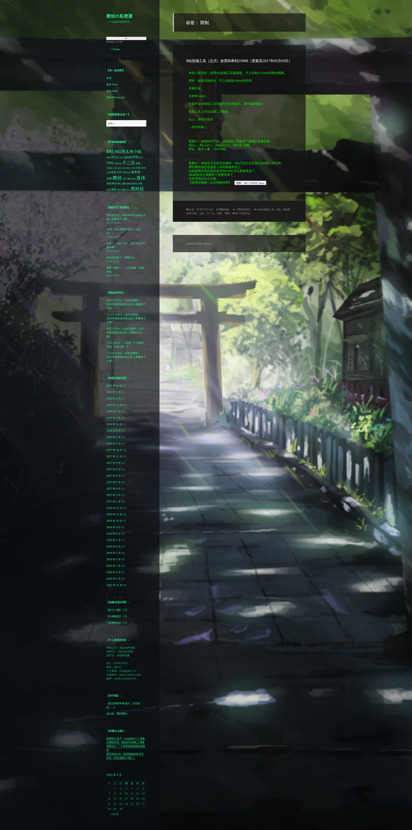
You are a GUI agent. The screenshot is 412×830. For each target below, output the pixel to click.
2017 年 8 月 (113, 469)
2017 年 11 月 (114, 456)
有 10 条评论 (242, 213)
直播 (108, 183)
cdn (108, 157)
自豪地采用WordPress (199, 243)
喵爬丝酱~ (224, 209)
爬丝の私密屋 (119, 16)
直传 (140, 178)
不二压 (128, 162)
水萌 (109, 178)
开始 (133, 168)
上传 (201, 213)
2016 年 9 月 (113, 527)
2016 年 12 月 (114, 508)
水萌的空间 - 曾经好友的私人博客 (125, 742)
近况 (108, 189)
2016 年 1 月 (113, 578)
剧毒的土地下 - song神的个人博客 (125, 738)
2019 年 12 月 (114, 405)
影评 (143, 167)
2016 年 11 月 (114, 514)
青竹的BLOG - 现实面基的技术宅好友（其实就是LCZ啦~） (125, 756)
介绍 (115, 168)
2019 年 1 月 (113, 418)
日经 (124, 172)
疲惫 (134, 179)
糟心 (119, 183)
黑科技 (137, 189)
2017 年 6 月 (113, 475)
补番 (140, 183)
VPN (109, 163)
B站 (110, 151)
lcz (117, 157)
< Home (115, 49)
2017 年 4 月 (113, 488)
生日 (124, 178)
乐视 (138, 163)
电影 (129, 178)
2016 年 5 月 (113, 553)
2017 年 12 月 (114, 450)
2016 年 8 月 (113, 533)
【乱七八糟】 (114, 610)
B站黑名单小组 (128, 151)
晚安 (129, 172)
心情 (108, 172)
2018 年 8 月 (113, 430)
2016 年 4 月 (113, 559)
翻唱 (129, 184)
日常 (119, 172)
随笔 (114, 189)
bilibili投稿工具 (265, 209)
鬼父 (128, 190)
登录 (109, 78)
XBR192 (118, 163)
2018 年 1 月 (113, 443)
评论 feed (112, 91)
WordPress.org (115, 97)
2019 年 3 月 (113, 411)
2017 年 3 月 (113, 495)
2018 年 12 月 (114, 424)
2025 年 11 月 (114, 385)
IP (113, 157)
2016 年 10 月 (114, 521)
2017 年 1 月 (113, 501)
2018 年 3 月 (113, 437)
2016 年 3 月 (113, 566)
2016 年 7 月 (113, 540)
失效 (123, 168)
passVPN (131, 157)
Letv (121, 157)
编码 (124, 183)
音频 (124, 189)
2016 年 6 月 (113, 546)
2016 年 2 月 (113, 572)
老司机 (134, 183)
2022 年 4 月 (113, 398)
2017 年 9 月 (113, 463)
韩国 (119, 190)
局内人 (128, 168)
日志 (191, 209)
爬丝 (117, 177)
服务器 (135, 172)
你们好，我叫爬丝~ (117, 713)
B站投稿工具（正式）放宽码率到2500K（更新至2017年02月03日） (239, 60)
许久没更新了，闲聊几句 (120, 257)
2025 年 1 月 (113, 392)
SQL (141, 157)
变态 (119, 168)
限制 (227, 213)
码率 (114, 183)
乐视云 (109, 167)
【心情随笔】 (114, 616)
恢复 (113, 172)
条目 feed (112, 84)
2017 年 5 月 (113, 482)
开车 (138, 168)
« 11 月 (114, 814)
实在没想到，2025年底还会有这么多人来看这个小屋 (126, 304)
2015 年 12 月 (114, 585)
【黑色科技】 (114, 622)
